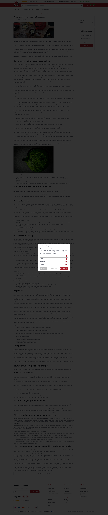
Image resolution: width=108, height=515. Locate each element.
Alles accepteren (64, 268)
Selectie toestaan (53, 268)
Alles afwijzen (43, 268)
